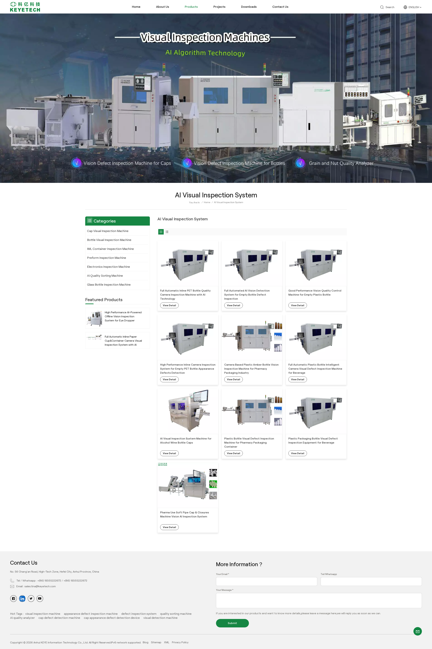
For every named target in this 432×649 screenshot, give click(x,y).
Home (136, 6)
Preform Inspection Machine (106, 257)
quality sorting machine (176, 613)
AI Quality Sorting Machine (105, 275)
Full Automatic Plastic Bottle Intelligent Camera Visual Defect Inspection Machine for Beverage (315, 368)
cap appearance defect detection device (112, 617)
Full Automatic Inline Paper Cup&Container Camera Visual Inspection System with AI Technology (123, 341)
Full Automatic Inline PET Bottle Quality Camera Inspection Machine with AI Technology (185, 294)
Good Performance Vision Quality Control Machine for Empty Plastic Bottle (314, 292)
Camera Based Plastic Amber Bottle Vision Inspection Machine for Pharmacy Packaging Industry (251, 368)
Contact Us (280, 6)
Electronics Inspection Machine (108, 266)
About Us (162, 6)
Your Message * (224, 590)
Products (191, 6)
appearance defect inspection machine (91, 613)
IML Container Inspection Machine (110, 249)
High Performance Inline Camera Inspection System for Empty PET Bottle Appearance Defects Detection (187, 368)
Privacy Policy (180, 642)
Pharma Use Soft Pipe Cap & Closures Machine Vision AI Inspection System (184, 514)
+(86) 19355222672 (49, 580)
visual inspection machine (42, 613)
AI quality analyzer (22, 617)
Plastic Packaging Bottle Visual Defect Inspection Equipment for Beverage (313, 440)
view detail (169, 305)
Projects (219, 6)
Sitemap (156, 642)
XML (166, 642)
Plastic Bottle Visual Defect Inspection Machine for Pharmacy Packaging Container (249, 442)
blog (145, 642)
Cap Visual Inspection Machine (107, 231)
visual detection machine (160, 617)
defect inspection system (138, 613)
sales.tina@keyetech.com (40, 586)
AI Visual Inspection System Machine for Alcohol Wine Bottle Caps (185, 440)
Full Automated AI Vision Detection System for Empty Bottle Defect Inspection (247, 294)
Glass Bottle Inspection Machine (109, 284)
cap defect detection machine (59, 617)
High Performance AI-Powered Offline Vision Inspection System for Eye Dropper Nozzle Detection (123, 317)
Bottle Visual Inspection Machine (109, 240)
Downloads (249, 6)
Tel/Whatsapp (329, 574)
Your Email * (222, 574)
